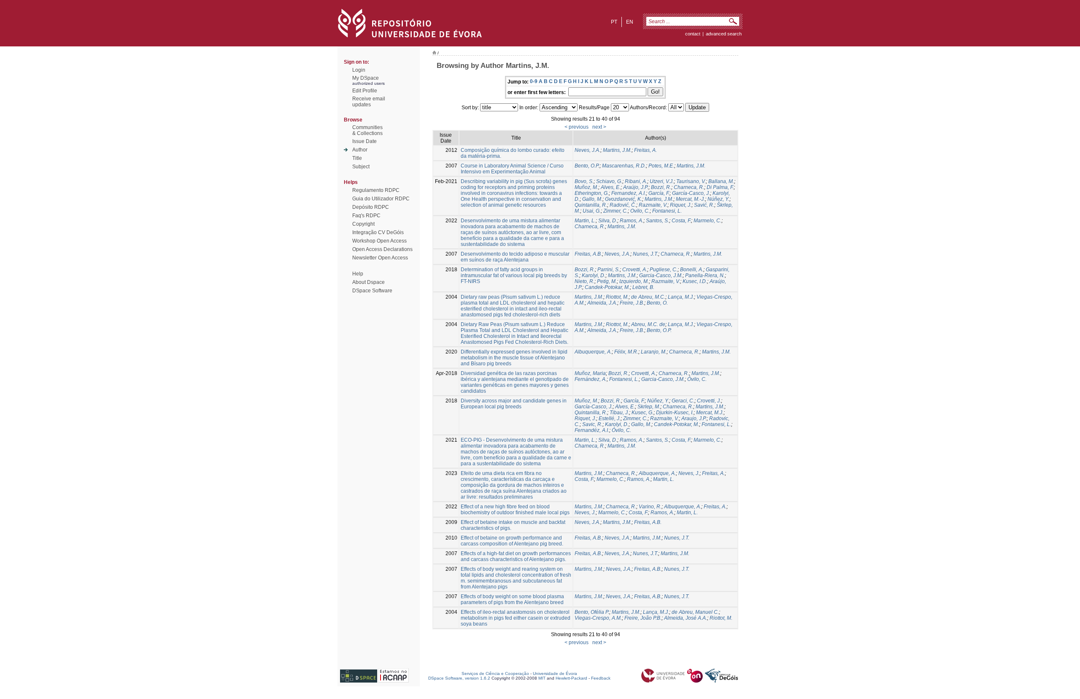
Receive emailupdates (368, 102)
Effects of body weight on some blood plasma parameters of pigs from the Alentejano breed (512, 599)
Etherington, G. (592, 193)
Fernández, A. (591, 379)
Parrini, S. (608, 270)
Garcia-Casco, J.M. (661, 275)
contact (692, 33)
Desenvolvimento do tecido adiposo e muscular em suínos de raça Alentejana (515, 257)
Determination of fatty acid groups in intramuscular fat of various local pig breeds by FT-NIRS (514, 275)
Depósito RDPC (370, 207)
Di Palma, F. (720, 187)
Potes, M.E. (661, 166)
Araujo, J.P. (694, 418)
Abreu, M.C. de (648, 324)
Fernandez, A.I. (628, 193)
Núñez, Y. (718, 199)
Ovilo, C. (640, 211)
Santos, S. (657, 221)
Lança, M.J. (681, 297)
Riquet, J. (680, 205)
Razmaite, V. (653, 205)
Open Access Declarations (382, 249)
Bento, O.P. (587, 166)
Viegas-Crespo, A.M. (598, 618)
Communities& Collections (367, 130)
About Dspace (368, 282)
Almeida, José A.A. (685, 618)
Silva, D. (607, 221)
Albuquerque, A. (593, 352)
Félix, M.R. (626, 352)
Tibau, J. (619, 413)
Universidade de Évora (555, 673)
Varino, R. (650, 507)
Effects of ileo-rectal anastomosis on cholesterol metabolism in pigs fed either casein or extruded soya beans (515, 618)
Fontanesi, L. (667, 211)
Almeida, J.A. (602, 303)
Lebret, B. (643, 287)
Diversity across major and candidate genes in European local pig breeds (514, 404)
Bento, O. (657, 303)
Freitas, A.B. (588, 254)
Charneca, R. (689, 187)
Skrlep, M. (648, 407)
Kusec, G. (642, 413)
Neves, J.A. (587, 150)
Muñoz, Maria (590, 373)
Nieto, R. (584, 281)
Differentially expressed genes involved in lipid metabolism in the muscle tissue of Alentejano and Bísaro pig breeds (514, 358)
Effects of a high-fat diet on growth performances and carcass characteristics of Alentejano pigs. (516, 556)
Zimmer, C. (615, 211)
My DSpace (365, 78)
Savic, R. (592, 424)
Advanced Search (724, 33)
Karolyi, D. (593, 275)
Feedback (600, 678)
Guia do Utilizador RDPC (381, 199)
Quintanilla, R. (591, 205)
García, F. (659, 193)
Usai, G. (592, 211)
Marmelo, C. (707, 221)
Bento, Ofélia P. (592, 612)
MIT (541, 678)
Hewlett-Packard (571, 678)
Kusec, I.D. (695, 281)
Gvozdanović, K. (623, 199)
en (629, 22)
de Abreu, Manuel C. (695, 612)
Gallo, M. (592, 199)
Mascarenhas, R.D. (624, 166)
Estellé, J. (610, 418)
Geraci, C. (683, 401)
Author (359, 150)
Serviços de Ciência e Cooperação (495, 673)
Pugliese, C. (664, 270)
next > (599, 127)
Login (358, 70)
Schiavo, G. (609, 181)
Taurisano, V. (691, 181)
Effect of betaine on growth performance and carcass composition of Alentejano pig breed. (512, 541)
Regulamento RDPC (376, 190)
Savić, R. (704, 205)
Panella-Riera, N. (705, 275)
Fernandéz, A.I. (592, 430)
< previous (576, 127)
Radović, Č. (623, 205)
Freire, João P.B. (643, 618)
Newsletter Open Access (380, 258)
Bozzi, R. (661, 187)
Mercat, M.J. (710, 413)
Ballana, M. (721, 181)
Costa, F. (681, 221)
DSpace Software (372, 291)
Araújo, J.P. (635, 187)
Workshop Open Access (379, 241)
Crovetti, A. (634, 270)
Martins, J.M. (617, 150)
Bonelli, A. (691, 270)
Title (357, 158)
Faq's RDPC (366, 216)
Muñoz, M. (586, 187)
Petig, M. (607, 281)
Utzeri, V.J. (662, 181)
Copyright (363, 224)
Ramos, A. (631, 221)
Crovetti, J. (709, 401)
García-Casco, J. (691, 193)
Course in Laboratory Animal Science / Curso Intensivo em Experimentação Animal (512, 169)
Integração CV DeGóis (378, 232)
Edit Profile (364, 91)
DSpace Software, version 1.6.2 (459, 678)
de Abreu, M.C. (648, 297)
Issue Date (364, 141)
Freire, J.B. (632, 303)
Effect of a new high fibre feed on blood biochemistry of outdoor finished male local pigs (515, 509)
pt (614, 22)
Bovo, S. (584, 181)
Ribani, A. (636, 181)
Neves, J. (688, 473)
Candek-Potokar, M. (607, 287)
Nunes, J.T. (645, 254)
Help (357, 274)
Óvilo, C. (697, 379)
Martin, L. (585, 221)
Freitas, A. (645, 150)
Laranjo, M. (654, 352)
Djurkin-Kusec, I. (675, 413)
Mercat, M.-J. (690, 199)
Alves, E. (611, 187)
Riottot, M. (617, 297)
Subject (361, 167)
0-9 (533, 81)
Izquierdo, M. (634, 281)
